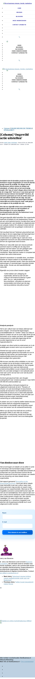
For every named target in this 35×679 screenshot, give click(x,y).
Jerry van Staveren (10, 142)
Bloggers (19, 16)
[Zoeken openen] (2, 65)
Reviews (19, 12)
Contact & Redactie (19, 24)
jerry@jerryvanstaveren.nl (9, 573)
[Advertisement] (17, 110)
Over (19, 8)
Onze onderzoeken (19, 20)
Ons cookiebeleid (27, 661)
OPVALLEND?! (9, 130)
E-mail (4, 522)
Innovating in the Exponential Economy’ (14, 482)
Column (6, 128)
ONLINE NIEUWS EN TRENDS (21, 128)
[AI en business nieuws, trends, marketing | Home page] (17, 3)
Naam (4, 513)
